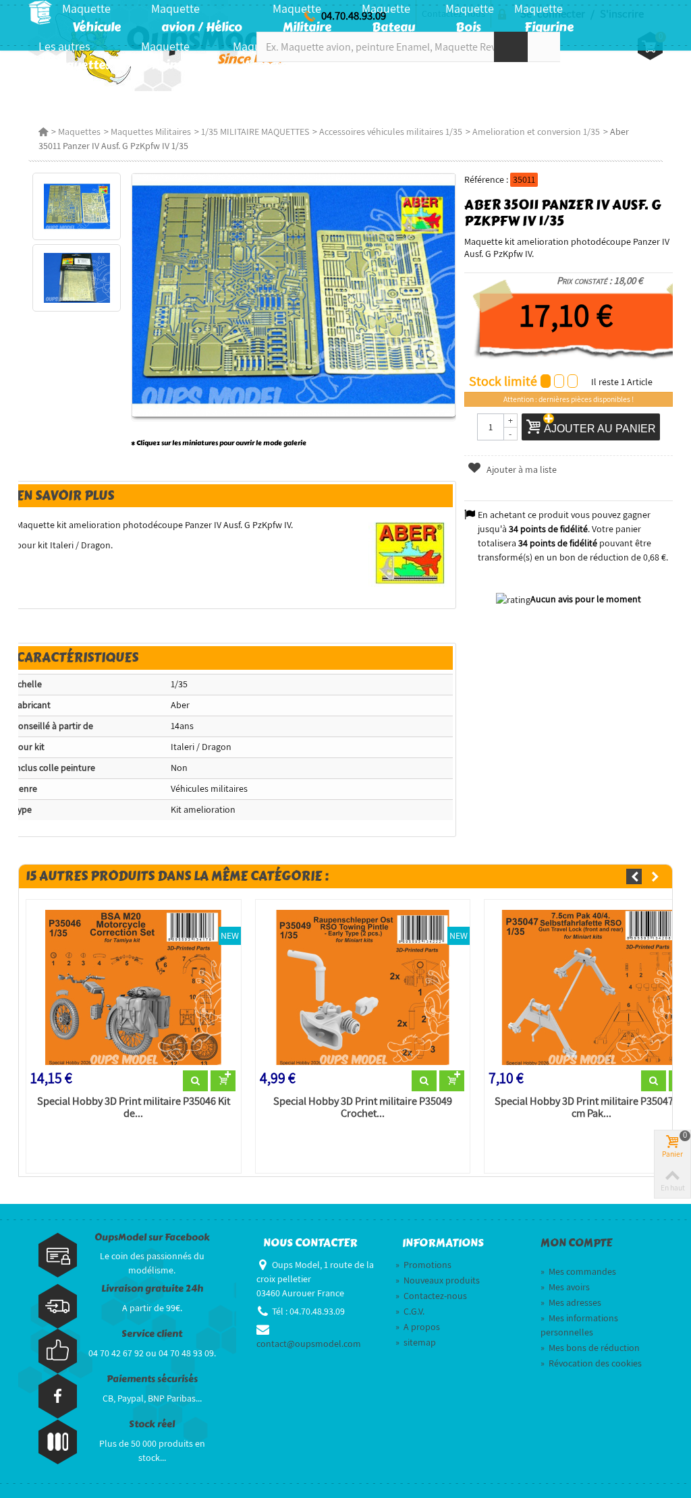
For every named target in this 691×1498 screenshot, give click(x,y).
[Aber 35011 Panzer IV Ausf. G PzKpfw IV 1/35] (76, 206)
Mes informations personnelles (579, 1325)
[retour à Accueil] (43, 131)
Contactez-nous (431, 1296)
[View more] (195, 1081)
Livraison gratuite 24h (152, 1288)
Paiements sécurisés (152, 1379)
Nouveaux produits (437, 1280)
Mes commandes (578, 1271)
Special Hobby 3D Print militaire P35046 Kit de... (133, 1107)
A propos (417, 1327)
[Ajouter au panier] (223, 1081)
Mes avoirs (565, 1287)
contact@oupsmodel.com (308, 1343)
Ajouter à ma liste (520, 469)
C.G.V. (409, 1311)
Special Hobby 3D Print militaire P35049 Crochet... (362, 1107)
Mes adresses (571, 1302)
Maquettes (79, 131)
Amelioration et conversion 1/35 (536, 131)
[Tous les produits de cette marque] (410, 552)
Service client (151, 1334)
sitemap (415, 1342)
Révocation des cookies (591, 1363)
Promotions (423, 1265)
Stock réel (152, 1424)
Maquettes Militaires (151, 131)
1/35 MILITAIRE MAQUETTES (255, 131)
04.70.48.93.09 (353, 15)
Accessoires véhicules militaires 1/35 (390, 131)
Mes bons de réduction (590, 1348)
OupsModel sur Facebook (152, 1237)
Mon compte (576, 1243)
